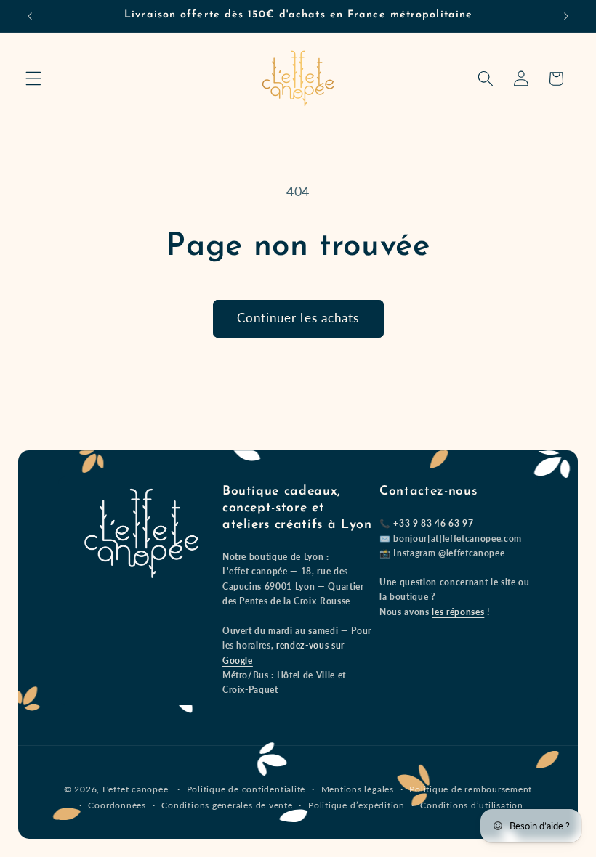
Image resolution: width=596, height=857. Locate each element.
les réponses (458, 611)
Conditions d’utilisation (471, 805)
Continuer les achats (298, 318)
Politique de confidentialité (246, 789)
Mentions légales (357, 789)
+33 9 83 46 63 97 (433, 523)
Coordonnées (116, 805)
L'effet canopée (135, 789)
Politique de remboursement (470, 789)
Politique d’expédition (356, 805)
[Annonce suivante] (566, 16)
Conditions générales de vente (226, 805)
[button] (33, 78)
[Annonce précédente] (30, 16)
